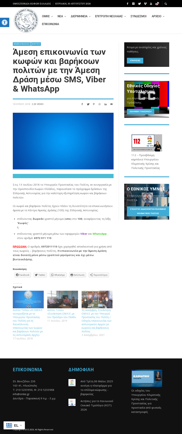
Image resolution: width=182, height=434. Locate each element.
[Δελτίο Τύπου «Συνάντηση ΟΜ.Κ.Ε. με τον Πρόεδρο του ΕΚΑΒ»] (62, 299)
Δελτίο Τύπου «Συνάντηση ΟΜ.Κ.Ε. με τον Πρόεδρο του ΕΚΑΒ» (61, 313)
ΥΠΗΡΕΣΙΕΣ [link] (135, 60)
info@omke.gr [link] (21, 394)
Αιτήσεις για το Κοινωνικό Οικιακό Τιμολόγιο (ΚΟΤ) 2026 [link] (97, 405)
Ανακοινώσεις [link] (22, 44)
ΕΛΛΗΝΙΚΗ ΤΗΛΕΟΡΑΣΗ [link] (140, 111)
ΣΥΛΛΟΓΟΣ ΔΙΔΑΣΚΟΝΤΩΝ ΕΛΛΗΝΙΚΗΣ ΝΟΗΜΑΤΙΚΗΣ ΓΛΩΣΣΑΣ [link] (148, 211)
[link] (4, 22)
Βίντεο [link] (36, 44)
